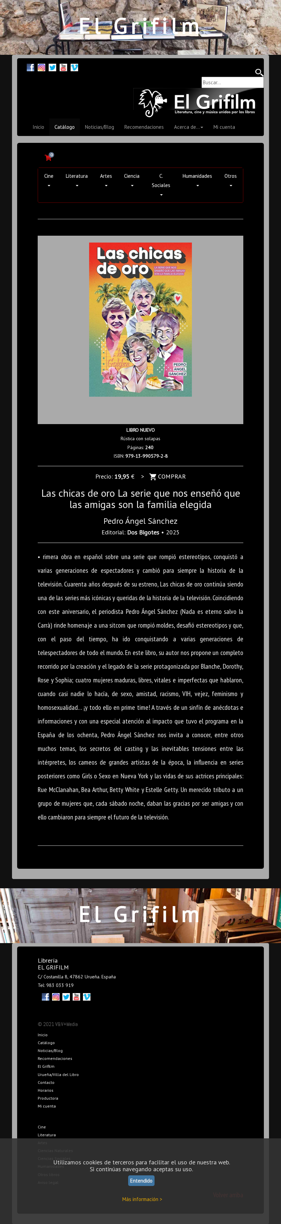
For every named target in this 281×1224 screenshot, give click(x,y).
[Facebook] (30, 67)
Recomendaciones (144, 127)
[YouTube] (63, 67)
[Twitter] (52, 67)
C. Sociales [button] (161, 180)
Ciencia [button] (131, 176)
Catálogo (64, 127)
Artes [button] (106, 176)
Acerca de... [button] (187, 127)
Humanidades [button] (197, 176)
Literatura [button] (77, 176)
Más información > (142, 1199)
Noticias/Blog (99, 127)
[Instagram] (41, 67)
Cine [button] (48, 176)
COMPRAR (171, 476)
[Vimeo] (74, 67)
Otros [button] (230, 176)
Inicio (38, 127)
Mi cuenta (224, 127)
